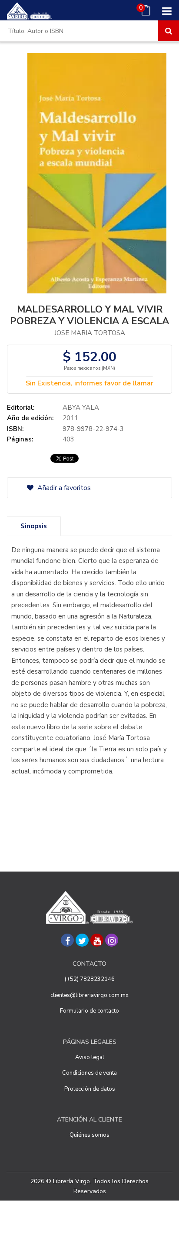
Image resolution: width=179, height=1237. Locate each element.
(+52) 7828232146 (90, 979)
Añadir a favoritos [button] (63, 488)
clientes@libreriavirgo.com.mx (89, 995)
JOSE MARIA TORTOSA (89, 333)
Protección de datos (89, 1089)
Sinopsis (33, 526)
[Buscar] (168, 30)
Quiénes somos (89, 1135)
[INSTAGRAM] (111, 940)
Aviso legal (89, 1057)
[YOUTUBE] (96, 940)
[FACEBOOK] (67, 940)
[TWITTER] (82, 940)
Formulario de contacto (89, 1011)
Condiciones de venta (89, 1073)
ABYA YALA (81, 407)
